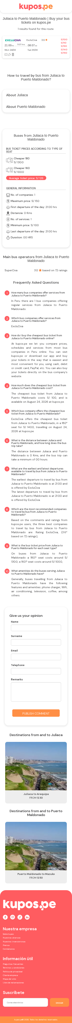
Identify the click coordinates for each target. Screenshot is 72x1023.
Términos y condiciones (13, 967)
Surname (16, 636)
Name (14, 621)
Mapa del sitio (9, 979)
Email (14, 650)
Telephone (17, 665)
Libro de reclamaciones (13, 982)
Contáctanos (9, 949)
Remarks (17, 679)
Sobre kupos (8, 934)
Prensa (6, 945)
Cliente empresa (10, 975)
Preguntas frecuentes (13, 964)
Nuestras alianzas (12, 937)
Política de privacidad (12, 971)
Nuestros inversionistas (14, 941)
